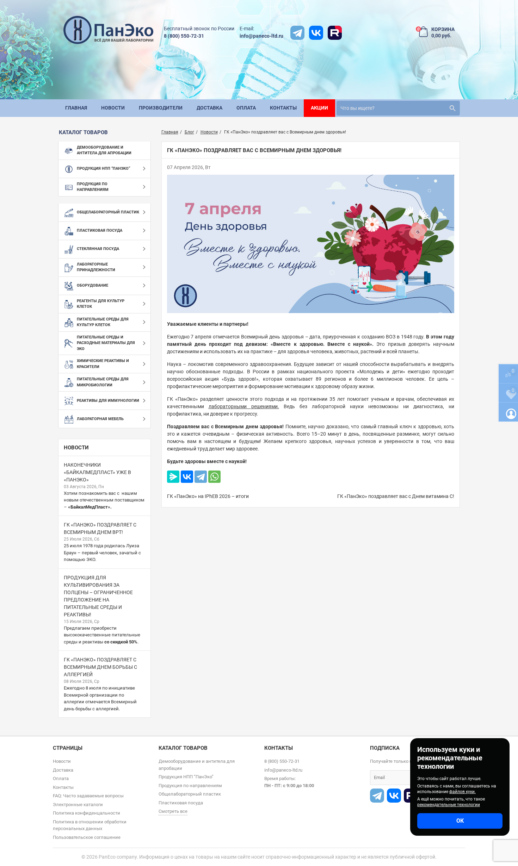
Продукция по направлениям (190, 785)
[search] (452, 108)
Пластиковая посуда (181, 802)
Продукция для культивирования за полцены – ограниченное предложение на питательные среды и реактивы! (98, 596)
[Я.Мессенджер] (173, 477)
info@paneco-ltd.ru (261, 36)
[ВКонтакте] (187, 477)
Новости (76, 447)
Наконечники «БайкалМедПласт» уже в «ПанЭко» (97, 472)
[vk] (316, 33)
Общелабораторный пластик (190, 794)
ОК (460, 820)
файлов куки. (462, 791)
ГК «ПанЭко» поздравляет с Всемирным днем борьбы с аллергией (100, 667)
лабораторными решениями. (244, 406)
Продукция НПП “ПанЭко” (186, 776)
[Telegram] (201, 477)
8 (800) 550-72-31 (184, 36)
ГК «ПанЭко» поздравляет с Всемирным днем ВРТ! (100, 528)
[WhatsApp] (214, 477)
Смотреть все (173, 811)
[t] (297, 33)
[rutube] (335, 33)
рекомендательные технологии (448, 804)
